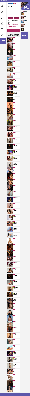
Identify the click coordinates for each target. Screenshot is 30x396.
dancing (11, 24)
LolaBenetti (15, 81)
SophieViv (15, 99)
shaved (2, 16)
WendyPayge (15, 164)
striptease (2, 7)
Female (13, 49)
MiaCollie (15, 347)
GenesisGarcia (15, 93)
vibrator (2, 22)
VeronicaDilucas (16, 288)
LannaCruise (15, 211)
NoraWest (15, 353)
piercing (2, 36)
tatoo (1, 29)
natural (2, 6)
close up (2, 12)
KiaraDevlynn (15, 229)
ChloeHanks (15, 152)
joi (1, 13)
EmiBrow (15, 365)
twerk (1, 10)
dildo (15, 24)
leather (2, 34)
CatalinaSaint (15, 146)
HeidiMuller (15, 158)
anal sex (11, 23)
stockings (2, 28)
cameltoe (16, 23)
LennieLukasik (15, 359)
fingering (2, 11)
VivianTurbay (15, 87)
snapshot (15, 26)
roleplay (12, 26)
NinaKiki (15, 300)
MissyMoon (15, 241)
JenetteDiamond (15, 105)
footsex (2, 5)
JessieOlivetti (15, 217)
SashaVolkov (15, 282)
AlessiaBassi (15, 294)
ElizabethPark (15, 235)
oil (8, 26)
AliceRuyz (15, 371)
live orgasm (2, 17)
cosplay (2, 35)
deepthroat (2, 23)
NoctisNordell (15, 223)
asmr (12, 23)
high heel (2, 24)
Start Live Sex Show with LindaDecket (13, 30)
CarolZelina (15, 306)
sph (1, 18)
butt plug (14, 23)
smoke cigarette (2, 33)
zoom (1, 30)
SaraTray (15, 170)
